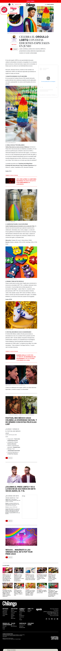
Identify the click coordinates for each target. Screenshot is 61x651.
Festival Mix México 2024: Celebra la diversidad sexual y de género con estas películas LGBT (21, 421)
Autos (4, 627)
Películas (30, 610)
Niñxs (12, 617)
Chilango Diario (31, 624)
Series (29, 611)
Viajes (13, 623)
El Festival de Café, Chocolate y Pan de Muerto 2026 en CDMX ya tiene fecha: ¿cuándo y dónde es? (7, 593)
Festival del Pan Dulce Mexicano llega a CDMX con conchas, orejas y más (18, 593)
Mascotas (13, 618)
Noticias (15, 573)
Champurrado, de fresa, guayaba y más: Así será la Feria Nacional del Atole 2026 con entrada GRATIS (7, 577)
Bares (20, 614)
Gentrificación (22, 624)
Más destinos (14, 626)
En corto (13, 624)
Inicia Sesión (50, 4)
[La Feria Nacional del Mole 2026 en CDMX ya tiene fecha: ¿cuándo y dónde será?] (42, 570)
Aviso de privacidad (54, 615)
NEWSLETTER (18, 4)
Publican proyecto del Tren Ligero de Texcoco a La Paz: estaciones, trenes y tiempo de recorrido (30, 577)
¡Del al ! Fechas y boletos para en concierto (26, 181)
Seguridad (5, 612)
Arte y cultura (14, 611)
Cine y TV (30, 608)
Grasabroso (21, 615)
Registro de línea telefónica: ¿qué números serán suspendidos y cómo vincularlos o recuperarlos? (19, 577)
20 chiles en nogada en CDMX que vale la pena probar (42, 591)
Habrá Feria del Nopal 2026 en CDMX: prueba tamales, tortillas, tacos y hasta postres (52, 577)
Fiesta (20, 619)
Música (49, 589)
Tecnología (5, 614)
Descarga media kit (54, 608)
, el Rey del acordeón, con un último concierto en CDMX (26, 357)
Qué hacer (14, 44)
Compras (13, 612)
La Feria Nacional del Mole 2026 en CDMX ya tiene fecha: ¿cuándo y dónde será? (42, 577)
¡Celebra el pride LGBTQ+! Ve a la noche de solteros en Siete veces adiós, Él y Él (20, 489)
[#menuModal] (9, 4)
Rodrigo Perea (15, 39)
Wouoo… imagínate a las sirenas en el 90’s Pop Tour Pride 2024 (18, 552)
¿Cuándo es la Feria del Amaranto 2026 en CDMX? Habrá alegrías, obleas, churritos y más (30, 593)
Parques (13, 615)
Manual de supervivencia (7, 624)
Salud (4, 615)
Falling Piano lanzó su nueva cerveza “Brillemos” (17, 147)
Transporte (27, 573)
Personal (4, 626)
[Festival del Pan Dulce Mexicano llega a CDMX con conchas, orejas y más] (19, 585)
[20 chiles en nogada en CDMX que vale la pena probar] (42, 585)
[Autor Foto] (14, 36)
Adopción (21, 626)
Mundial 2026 (22, 627)
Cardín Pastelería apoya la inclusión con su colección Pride (19, 226)
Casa (4, 628)
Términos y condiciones (53, 614)
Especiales (22, 623)
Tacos (20, 612)
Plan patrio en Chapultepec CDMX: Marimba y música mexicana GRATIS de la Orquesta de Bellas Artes (53, 593)
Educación (5, 611)
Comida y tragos (22, 609)
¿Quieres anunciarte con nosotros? (50, 611)
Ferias (4, 573)
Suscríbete (56, 610)
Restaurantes (39, 589)
